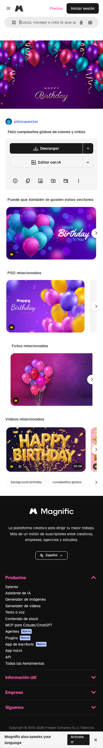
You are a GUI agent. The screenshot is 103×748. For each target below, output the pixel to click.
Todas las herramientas (24, 663)
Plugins (17, 638)
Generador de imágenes (25, 599)
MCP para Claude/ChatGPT (28, 625)
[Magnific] (51, 512)
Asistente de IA (18, 593)
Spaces (11, 586)
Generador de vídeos (22, 606)
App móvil (13, 650)
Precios (56, 8)
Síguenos (14, 707)
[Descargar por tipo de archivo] (88, 148)
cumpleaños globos (67, 482)
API (8, 657)
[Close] (96, 740)
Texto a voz (15, 612)
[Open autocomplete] (11, 22)
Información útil (20, 677)
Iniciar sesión (83, 8)
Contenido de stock (21, 618)
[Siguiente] (96, 233)
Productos (15, 577)
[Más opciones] (78, 180)
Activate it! (77, 739)
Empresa (14, 692)
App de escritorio (25, 644)
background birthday (26, 482)
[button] (51, 555)
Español (51, 555)
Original (33, 45)
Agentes (18, 631)
